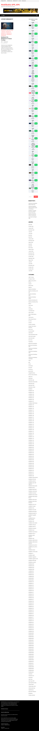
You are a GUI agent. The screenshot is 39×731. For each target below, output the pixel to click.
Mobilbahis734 (31, 587)
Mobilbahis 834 (31, 456)
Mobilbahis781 (31, 622)
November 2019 (31, 265)
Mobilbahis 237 (31, 401)
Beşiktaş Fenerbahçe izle (33, 300)
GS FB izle (30, 367)
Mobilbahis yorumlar (32, 562)
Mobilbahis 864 (31, 463)
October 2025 (31, 226)
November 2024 (31, 229)
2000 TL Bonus (31, 277)
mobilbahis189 (31, 576)
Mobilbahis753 (31, 606)
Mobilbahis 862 (31, 459)
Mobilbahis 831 (31, 450)
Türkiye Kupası (31, 684)
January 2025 (31, 228)
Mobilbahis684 (31, 578)
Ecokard (30, 322)
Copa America (31, 317)
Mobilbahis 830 (31, 449)
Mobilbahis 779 (31, 438)
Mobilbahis (3, 31)
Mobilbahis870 (31, 661)
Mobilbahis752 (31, 604)
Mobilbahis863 (31, 650)
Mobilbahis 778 (31, 436)
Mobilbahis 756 (8, 31)
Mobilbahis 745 (31, 413)
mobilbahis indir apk (32, 524)
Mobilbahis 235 (31, 397)
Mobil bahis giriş (31, 383)
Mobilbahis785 (31, 629)
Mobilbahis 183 (31, 390)
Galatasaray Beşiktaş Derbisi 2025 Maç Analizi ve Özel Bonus (33, 208)
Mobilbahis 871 (31, 472)
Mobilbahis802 (31, 636)
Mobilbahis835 (31, 647)
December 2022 (31, 253)
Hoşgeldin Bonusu (32, 372)
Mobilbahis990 (31, 670)
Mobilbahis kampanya (32, 528)
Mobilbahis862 (31, 649)
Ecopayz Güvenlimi (32, 324)
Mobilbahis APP (15, 0)
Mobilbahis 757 (3, 33)
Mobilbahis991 (31, 672)
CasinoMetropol (31, 310)
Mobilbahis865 (31, 654)
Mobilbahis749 (31, 603)
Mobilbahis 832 (31, 452)
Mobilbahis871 (31, 663)
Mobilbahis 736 (31, 408)
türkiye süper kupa (32, 688)
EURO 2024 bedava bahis (33, 334)
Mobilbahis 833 (31, 454)
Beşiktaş (30, 287)
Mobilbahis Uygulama (32, 556)
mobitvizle (30, 673)
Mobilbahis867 (31, 657)
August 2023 (31, 242)
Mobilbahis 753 (31, 424)
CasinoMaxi (31, 308)
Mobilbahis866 (31, 656)
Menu (4, 15)
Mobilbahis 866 (31, 466)
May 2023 (30, 244)
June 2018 (30, 270)
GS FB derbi (31, 365)
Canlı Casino (31, 305)
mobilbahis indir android (33, 522)
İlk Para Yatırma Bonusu (33, 374)
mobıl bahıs (31, 677)
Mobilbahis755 (31, 610)
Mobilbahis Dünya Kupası (33, 494)
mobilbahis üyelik (32, 555)
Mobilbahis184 (31, 572)
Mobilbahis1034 (31, 565)
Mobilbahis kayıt (31, 530)
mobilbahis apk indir (32, 481)
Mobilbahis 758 (9, 33)
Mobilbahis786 (31, 631)
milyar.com (30, 376)
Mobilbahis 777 (31, 434)
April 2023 (30, 245)
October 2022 (31, 256)
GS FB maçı (31, 369)
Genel (30, 360)
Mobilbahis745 (31, 595)
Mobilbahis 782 (31, 440)
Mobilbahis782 (31, 624)
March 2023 (31, 247)
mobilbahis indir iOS (32, 526)
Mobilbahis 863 (31, 461)
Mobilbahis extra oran (32, 504)
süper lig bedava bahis (32, 682)
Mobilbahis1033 (31, 564)
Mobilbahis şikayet (32, 549)
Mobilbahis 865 (31, 465)
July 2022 (30, 261)
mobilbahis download (32, 492)
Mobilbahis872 (31, 665)
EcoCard (20, 0)
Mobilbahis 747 (31, 417)
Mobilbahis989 (31, 668)
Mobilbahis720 (31, 581)
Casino (30, 307)
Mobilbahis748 (31, 601)
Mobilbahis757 (9, 34)
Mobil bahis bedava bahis (33, 381)
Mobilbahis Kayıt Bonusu (33, 531)
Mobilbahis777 (31, 617)
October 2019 (31, 267)
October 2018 (31, 268)
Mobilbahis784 (31, 627)
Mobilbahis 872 (31, 473)
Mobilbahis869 (31, 659)
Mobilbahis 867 (31, 468)
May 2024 (30, 235)
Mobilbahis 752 (31, 422)
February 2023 (31, 249)
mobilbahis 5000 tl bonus (33, 403)
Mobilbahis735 (31, 588)
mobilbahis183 (31, 571)
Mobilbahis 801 (31, 447)
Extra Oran (30, 339)
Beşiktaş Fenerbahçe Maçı (33, 301)
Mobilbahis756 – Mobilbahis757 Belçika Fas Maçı (6, 39)
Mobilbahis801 (31, 634)
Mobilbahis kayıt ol (32, 533)
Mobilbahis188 (31, 574)
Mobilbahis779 (31, 620)
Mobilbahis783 (31, 626)
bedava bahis (31, 285)
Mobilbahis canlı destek (33, 491)
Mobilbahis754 (31, 608)
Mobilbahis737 (31, 592)
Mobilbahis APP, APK (10, 4)
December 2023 (31, 240)
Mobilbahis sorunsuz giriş (33, 551)
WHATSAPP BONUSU (32, 691)
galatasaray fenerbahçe (33, 343)
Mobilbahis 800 (31, 445)
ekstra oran (31, 329)
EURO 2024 (31, 332)
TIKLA (36, 33)
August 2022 (31, 260)
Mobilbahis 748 (31, 419)
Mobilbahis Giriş (9, 0)
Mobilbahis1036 (31, 569)
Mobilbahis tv (31, 553)
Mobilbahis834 (31, 645)
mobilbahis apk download (33, 477)
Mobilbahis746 (31, 597)
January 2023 (31, 251)
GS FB (30, 364)
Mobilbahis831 (31, 640)
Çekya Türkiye (31, 312)
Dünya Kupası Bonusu (32, 319)
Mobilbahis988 (31, 666)
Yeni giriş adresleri (32, 695)
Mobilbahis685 (31, 579)
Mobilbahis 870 (31, 470)
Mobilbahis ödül (31, 538)
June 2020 (30, 263)
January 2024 (31, 238)
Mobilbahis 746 (31, 415)
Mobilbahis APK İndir (32, 479)
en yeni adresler (31, 331)
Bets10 (30, 303)
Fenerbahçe (31, 341)
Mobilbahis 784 (31, 443)
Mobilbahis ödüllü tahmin (33, 540)
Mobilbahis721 (31, 583)
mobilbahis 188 (31, 394)
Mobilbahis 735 (31, 406)
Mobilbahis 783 (31, 442)
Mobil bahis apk (31, 380)
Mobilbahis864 (31, 652)
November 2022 (31, 254)
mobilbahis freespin (32, 506)
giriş (29, 362)
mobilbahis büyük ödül (32, 489)
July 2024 (30, 231)
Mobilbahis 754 (31, 426)
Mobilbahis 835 (31, 458)
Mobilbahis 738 (31, 411)
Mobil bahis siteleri (9, 30)
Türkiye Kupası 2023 (32, 686)
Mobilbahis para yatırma (33, 545)
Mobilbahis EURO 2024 (33, 499)
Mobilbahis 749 (31, 420)
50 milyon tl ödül (31, 278)
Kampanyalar (24, 0)
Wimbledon (31, 693)
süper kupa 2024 (31, 680)
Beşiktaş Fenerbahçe (32, 289)
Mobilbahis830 (31, 638)
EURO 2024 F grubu (32, 336)
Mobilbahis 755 (31, 427)
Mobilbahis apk (3, 34)
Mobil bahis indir (31, 385)
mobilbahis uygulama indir (33, 558)
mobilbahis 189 (31, 395)
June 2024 (30, 233)
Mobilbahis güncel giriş (33, 511)
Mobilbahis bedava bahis (33, 485)
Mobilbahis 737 (31, 410)
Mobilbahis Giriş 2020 (32, 509)
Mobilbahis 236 (31, 399)
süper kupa (30, 679)
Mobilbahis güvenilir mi (33, 513)
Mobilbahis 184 (31, 392)
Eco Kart (30, 320)
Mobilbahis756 (3, 30)
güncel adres (31, 371)
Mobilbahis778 (31, 618)
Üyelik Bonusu (31, 689)
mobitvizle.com (31, 675)
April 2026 (30, 224)
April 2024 (30, 237)
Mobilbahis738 (31, 594)
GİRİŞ (36, 25)
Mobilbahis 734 (31, 404)
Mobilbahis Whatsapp (32, 560)
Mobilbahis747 (31, 599)
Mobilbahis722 (31, 585)
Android (30, 283)
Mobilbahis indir (31, 521)
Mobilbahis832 (31, 641)
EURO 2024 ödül (31, 338)
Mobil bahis (31, 378)
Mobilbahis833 (31, 643)
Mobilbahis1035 (31, 567)
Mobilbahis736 (31, 590)
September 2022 (31, 258)
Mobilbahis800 (31, 633)
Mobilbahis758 (3, 35)
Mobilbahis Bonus (32, 487)
